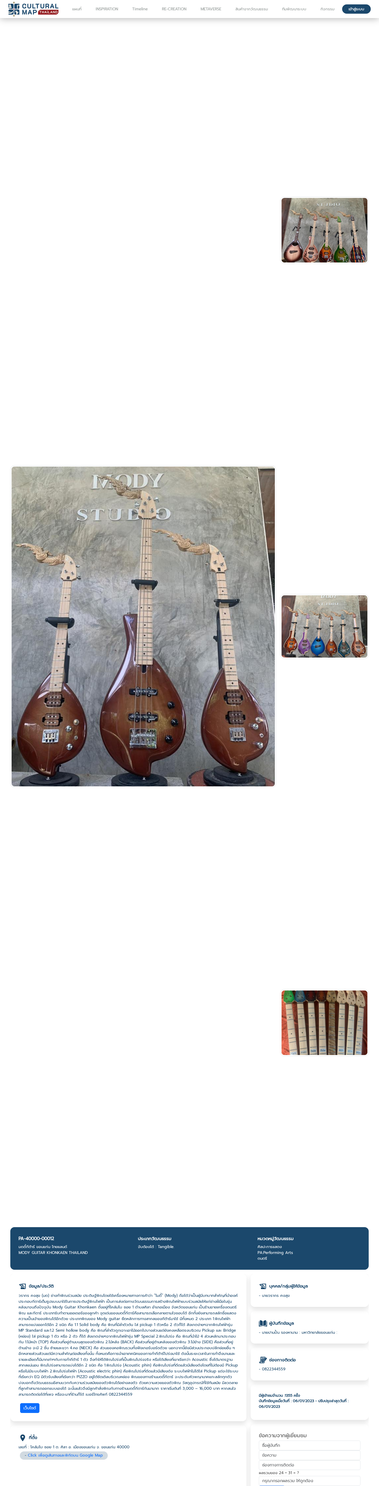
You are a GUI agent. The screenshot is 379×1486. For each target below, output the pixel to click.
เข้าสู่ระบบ (356, 9)
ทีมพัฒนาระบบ (294, 9)
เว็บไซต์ (29, 1408)
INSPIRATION (107, 9)
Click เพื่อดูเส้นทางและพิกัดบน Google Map (65, 1455)
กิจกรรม (327, 9)
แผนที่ (76, 9)
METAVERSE (211, 9)
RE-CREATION (174, 9)
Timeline (140, 9)
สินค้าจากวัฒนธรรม (251, 9)
